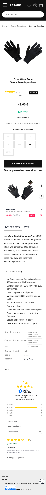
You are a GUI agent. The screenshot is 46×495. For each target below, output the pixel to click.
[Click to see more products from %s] (33, 93)
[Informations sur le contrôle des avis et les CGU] (37, 395)
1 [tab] (17, 489)
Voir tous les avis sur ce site (24, 400)
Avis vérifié (13, 444)
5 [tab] (28, 489)
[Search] (40, 14)
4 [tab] (26, 489)
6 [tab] (30, 489)
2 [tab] (21, 489)
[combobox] (20, 14)
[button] (5, 5)
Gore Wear (28, 359)
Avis (26, 227)
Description (12, 227)
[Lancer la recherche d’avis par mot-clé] (40, 431)
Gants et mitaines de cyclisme (14, 26)
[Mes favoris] (29, 5)
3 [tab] (23, 489)
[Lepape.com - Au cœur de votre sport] (15, 5)
